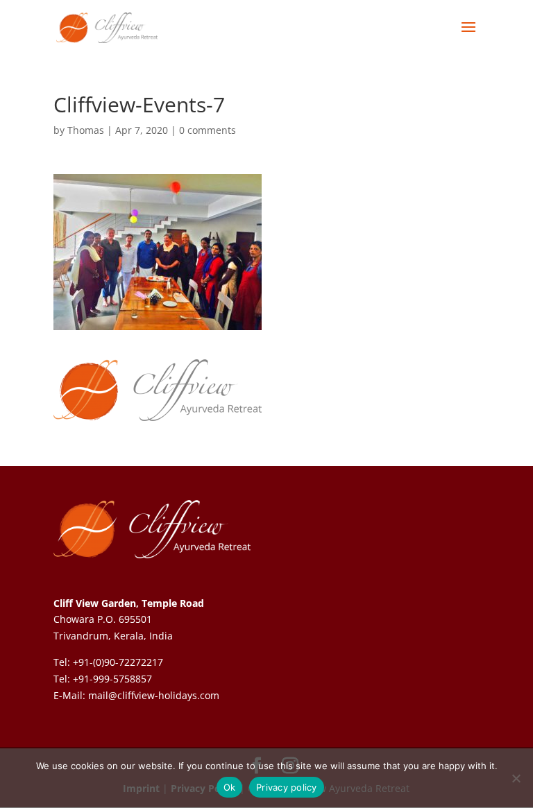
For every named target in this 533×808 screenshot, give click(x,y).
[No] (516, 778)
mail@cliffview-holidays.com (153, 695)
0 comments (207, 130)
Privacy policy (286, 787)
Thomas (85, 130)
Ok (229, 787)
